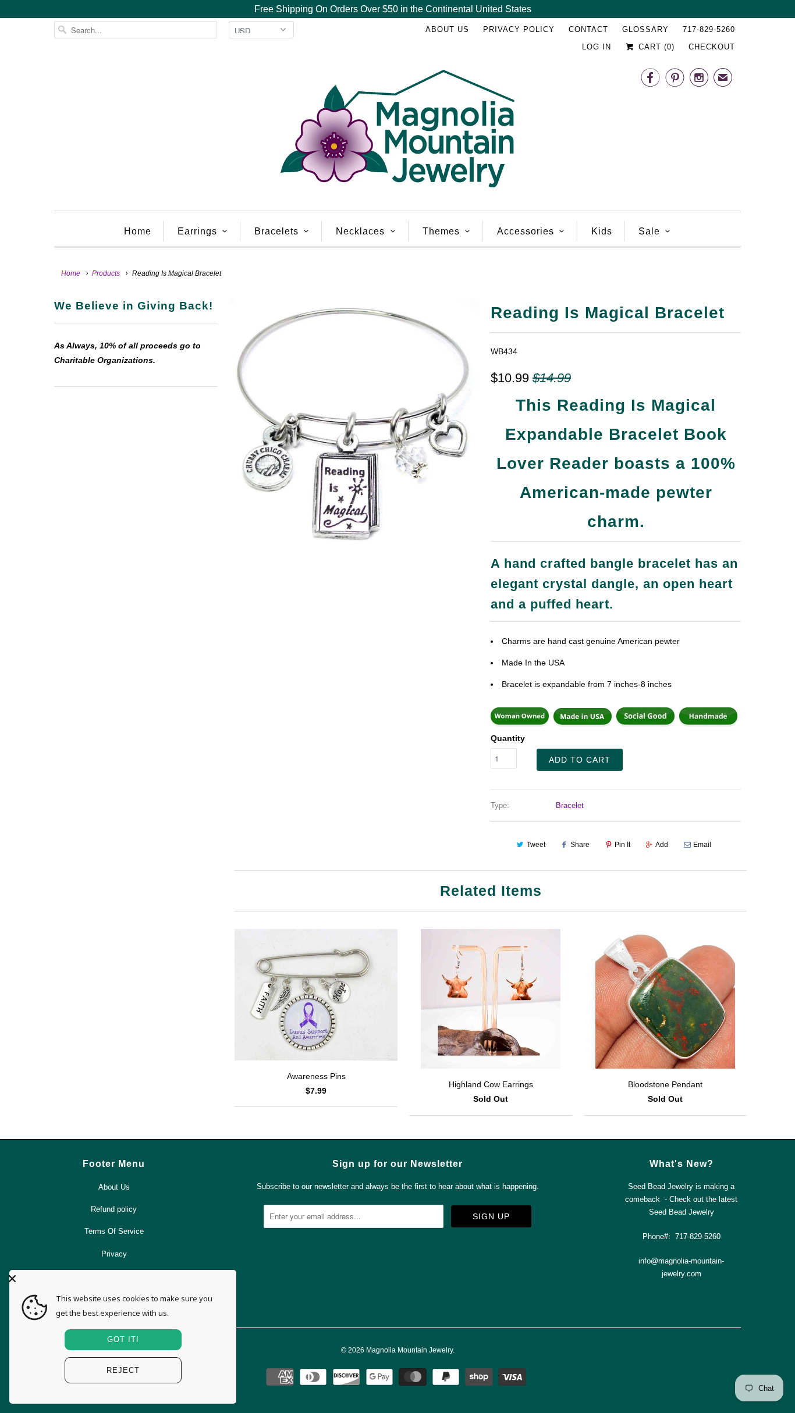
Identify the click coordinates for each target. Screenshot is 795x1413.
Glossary (645, 29)
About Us (447, 29)
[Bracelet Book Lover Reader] (354, 423)
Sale (649, 231)
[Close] (119, 1278)
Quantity (508, 738)
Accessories (525, 231)
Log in (596, 46)
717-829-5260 (709, 29)
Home (137, 231)
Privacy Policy (519, 29)
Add (661, 845)
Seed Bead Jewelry (681, 1212)
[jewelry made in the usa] (582, 723)
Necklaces (360, 231)
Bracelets (276, 231)
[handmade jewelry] (708, 723)
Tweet (536, 845)
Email (702, 845)
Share (580, 845)
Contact (588, 29)
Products (106, 273)
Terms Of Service (114, 1231)
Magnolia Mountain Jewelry (409, 1350)
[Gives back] (645, 723)
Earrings (197, 231)
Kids (601, 231)
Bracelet (570, 805)
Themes (441, 231)
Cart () (655, 46)
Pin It (622, 845)
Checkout (711, 46)
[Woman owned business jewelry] (520, 723)
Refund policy (114, 1209)
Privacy (114, 1254)
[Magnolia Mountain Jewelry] (397, 132)
